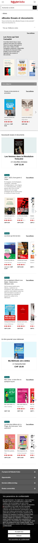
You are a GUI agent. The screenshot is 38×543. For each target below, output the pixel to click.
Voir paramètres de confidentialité (19, 539)
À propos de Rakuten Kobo (11, 472)
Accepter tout (19, 531)
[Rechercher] (35, 7)
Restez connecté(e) (8, 488)
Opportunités (6, 477)
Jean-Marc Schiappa (20, 162)
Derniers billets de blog (9, 483)
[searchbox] (19, 7)
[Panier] (34, 2)
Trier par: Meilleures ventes (10, 28)
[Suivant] (36, 68)
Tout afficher (31, 33)
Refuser (19, 535)
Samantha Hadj (20, 364)
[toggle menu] (2, 2)
